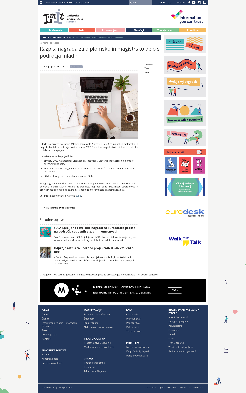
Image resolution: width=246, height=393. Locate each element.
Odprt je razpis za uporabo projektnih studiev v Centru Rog (94, 250)
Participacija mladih (52, 363)
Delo (81, 30)
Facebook (189, 2)
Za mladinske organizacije (69, 2)
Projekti (46, 330)
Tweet (146, 68)
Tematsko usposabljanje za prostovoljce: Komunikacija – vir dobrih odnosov (117, 274)
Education (173, 330)
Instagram (199, 2)
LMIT (50, 387)
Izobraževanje (54, 30)
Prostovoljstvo (110, 30)
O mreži (46, 314)
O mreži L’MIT (166, 2)
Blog (87, 2)
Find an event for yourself (182, 351)
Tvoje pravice (133, 331)
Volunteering (175, 325)
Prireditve (193, 30)
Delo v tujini (132, 327)
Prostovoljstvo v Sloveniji (97, 342)
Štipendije (89, 318)
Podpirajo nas (49, 334)
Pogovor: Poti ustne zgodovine (59, 274)
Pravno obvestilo (196, 387)
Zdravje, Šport (165, 30)
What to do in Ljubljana (180, 347)
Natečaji (139, 30)
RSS (204, 2)
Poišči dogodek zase (137, 355)
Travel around (176, 342)
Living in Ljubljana (178, 321)
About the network (178, 317)
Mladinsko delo (50, 358)
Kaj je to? (46, 354)
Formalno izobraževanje (97, 314)
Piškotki (183, 387)
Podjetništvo (133, 322)
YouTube (194, 2)
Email (146, 72)
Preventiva (89, 367)
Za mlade (56, 37)
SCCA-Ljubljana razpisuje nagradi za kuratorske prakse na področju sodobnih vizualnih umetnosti (94, 229)
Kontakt (181, 2)
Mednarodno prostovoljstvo (99, 347)
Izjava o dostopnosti (167, 387)
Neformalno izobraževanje (98, 327)
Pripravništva (133, 318)
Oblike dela (132, 314)
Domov (45, 37)
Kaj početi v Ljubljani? (137, 351)
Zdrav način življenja (95, 371)
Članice (45, 318)
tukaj (78, 195)
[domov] (70, 22)
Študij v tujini (91, 322)
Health (172, 334)
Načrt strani (151, 387)
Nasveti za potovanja (137, 347)
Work (171, 338)
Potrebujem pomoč (94, 362)
